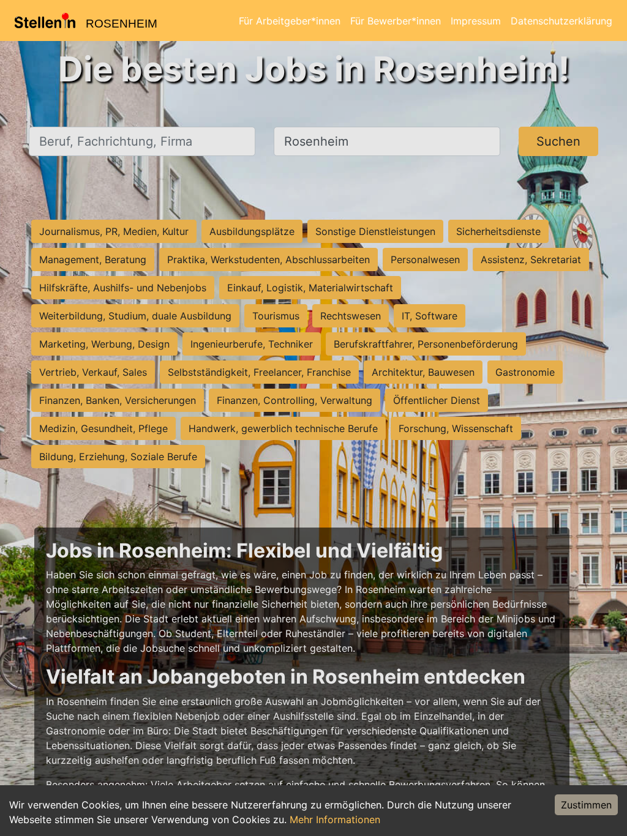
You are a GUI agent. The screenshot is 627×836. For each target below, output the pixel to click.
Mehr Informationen (335, 819)
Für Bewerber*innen (395, 21)
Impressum (476, 21)
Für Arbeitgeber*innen (289, 21)
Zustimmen (586, 805)
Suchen (558, 141)
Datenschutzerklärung (561, 21)
